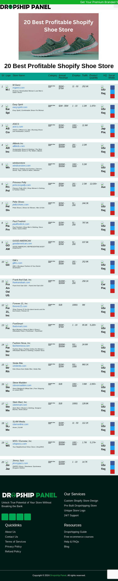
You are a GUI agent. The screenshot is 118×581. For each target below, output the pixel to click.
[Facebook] (5, 517)
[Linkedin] (27, 517)
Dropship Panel (58, 575)
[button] (116, 5)
